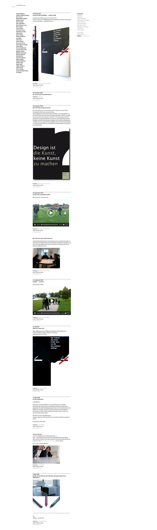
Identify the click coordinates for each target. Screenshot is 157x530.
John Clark (19, 39)
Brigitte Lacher (20, 20)
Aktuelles (40, 83)
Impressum (80, 32)
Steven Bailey (20, 69)
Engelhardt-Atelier (21, 31)
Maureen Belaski (20, 54)
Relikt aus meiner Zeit (38, 328)
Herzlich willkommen (38, 399)
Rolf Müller (80, 28)
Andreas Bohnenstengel (22, 15)
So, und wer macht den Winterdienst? (42, 94)
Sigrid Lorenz (19, 67)
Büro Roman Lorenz (21, 25)
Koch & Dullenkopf (21, 48)
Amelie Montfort (20, 13)
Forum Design (46, 183)
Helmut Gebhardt (20, 36)
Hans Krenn (19, 33)
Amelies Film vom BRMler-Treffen (41, 194)
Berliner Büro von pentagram (48, 441)
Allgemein (79, 17)
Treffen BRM (46, 229)
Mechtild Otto (19, 56)
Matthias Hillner (20, 51)
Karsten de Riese (20, 43)
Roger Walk (19, 64)
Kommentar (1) (36, 100)
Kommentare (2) (37, 187)
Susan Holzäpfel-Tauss (22, 70)
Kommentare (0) (37, 86)
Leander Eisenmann (21, 49)
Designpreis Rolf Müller (83, 20)
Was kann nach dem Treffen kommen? (43, 238)
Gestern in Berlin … (38, 434)
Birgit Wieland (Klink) (21, 18)
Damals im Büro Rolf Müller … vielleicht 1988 (44, 15)
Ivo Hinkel (18, 38)
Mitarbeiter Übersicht (82, 26)
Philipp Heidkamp (20, 61)
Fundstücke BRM (42, 388)
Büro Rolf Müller (47, 83)
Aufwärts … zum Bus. (38, 281)
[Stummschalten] (64, 225)
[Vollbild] (67, 225)
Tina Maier (19, 72)
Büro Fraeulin (19, 22)
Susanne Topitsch (21, 57)
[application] (51, 212)
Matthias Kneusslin (21, 53)
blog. (13, 6)
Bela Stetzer (19, 17)
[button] (51, 212)
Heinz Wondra (19, 35)
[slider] (49, 224)
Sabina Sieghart (20, 66)
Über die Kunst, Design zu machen (42, 107)
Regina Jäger (19, 62)
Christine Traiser (20, 30)
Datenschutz (80, 34)
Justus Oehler (20, 41)
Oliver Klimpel (20, 59)
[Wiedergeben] (35, 225)
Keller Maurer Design (21, 44)
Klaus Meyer (19, 46)
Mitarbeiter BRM (81, 25)
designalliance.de (20, 5)
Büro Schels (19, 26)
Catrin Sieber (19, 28)
